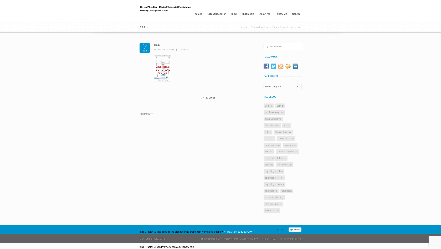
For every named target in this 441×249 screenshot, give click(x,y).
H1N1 (286, 125)
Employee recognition (274, 112)
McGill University (286, 138)
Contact (296, 14)
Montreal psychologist (287, 152)
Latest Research (216, 14)
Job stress (269, 138)
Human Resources (283, 132)
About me (264, 14)
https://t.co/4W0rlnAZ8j (207, 247)
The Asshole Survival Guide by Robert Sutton (272, 27)
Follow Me (281, 14)
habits (268, 132)
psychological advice (274, 171)
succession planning (274, 197)
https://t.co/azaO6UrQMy (238, 231)
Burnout (268, 106)
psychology (287, 191)
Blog (234, 14)
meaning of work (272, 145)
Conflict (280, 106)
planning (269, 165)
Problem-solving (285, 165)
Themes (197, 14)
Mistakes (269, 152)
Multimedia (248, 14)
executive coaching (273, 119)
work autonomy (272, 210)
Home (244, 27)
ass (299, 27)
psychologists (271, 191)
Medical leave (290, 145)
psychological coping (274, 178)
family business (272, 125)
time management (273, 204)
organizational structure (275, 158)
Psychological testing (274, 184)
